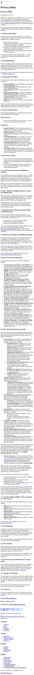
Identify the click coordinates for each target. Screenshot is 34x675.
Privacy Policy (7, 660)
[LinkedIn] (1, 673)
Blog (5, 626)
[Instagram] (4, 673)
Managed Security (8, 639)
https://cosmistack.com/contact (17, 604)
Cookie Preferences (8, 666)
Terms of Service (8, 661)
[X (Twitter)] (11, 673)
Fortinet (6, 648)
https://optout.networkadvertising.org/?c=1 (11, 228)
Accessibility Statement (9, 664)
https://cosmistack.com (12, 23)
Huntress (6, 647)
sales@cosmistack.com (9, 73)
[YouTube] (3, 673)
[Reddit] (9, 673)
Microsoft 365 (7, 649)
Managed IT (7, 636)
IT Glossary (7, 658)
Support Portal (7, 657)
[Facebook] (6, 673)
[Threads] (8, 673)
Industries (6, 629)
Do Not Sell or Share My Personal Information (14, 667)
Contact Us (6, 630)
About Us (6, 624)
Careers (6, 627)
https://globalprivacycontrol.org (18, 570)
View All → (7, 640)
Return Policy (7, 663)
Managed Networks (9, 638)
